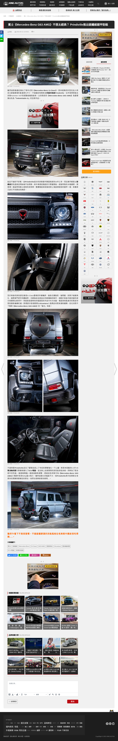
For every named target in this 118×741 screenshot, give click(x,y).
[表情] (59, 694)
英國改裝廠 (19, 550)
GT (47, 730)
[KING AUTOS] (13, 3)
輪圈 (18, 723)
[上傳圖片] (9, 694)
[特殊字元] (56, 694)
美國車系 (33, 730)
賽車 (15, 723)
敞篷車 (7, 723)
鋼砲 (81, 726)
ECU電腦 (11, 550)
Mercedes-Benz (24, 546)
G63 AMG (41, 546)
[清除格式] (21, 694)
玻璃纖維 (66, 727)
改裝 (30, 723)
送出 (73, 701)
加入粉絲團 (13, 555)
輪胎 (12, 723)
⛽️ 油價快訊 (17, 10)
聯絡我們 (6, 736)
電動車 (28, 730)
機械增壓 (63, 723)
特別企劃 (90, 5)
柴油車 (59, 730)
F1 (19, 726)
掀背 (55, 730)
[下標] (52, 694)
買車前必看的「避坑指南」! (100, 10)
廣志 (10, 31)
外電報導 (62, 5)
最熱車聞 (104, 62)
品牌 (55, 726)
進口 (26, 726)
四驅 (51, 726)
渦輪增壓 (73, 723)
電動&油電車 (71, 2)
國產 (23, 726)
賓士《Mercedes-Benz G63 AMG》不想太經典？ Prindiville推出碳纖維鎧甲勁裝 (47, 16)
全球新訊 (18, 16)
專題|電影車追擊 (45, 10)
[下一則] (115, 369)
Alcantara (57, 546)
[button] (13, 694)
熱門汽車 (33, 5)
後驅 (48, 726)
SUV (34, 723)
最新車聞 (33, 2)
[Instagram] (110, 723)
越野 (30, 726)
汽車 (33, 726)
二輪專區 (90, 2)
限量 (81, 723)
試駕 (58, 723)
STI (77, 723)
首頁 (5, 16)
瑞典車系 (43, 730)
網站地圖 (20, 736)
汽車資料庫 (42, 5)
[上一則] (3, 369)
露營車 (51, 730)
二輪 (77, 726)
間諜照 (52, 2)
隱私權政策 (13, 736)
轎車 (41, 726)
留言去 (47, 555)
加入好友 (24, 555)
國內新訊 (52, 5)
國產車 (54, 723)
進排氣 (73, 726)
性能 (16, 727)
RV (38, 723)
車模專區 (42, 2)
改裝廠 (16, 730)
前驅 (44, 726)
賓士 (9, 546)
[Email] (113, 723)
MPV (41, 723)
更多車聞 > (96, 171)
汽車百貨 (65, 730)
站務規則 (27, 736)
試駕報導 (62, 2)
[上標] (49, 694)
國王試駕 (24, 723)
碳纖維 (15, 546)
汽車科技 (81, 2)
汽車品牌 (71, 5)
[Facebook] (107, 723)
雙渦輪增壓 (66, 546)
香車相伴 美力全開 (72, 10)
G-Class (34, 546)
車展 (68, 723)
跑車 (37, 726)
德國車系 (50, 546)
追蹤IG (36, 555)
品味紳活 (81, 5)
